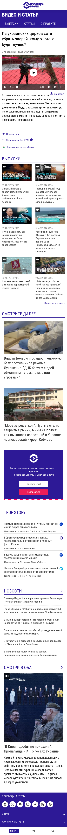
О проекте (48, 24)
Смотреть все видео (54, 303)
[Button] (10, 135)
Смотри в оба (18, 667)
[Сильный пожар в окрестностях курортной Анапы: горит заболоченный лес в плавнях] (17, 172)
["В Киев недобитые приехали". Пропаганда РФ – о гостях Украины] (33, 707)
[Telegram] (34, 831)
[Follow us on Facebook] (5, 804)
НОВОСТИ (13, 591)
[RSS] (43, 804)
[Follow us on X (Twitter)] (12, 804)
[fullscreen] (62, 87)
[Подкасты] (50, 804)
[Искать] (53, 831)
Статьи (29, 24)
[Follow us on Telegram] (35, 804)
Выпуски (11, 24)
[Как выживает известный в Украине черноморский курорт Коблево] (17, 265)
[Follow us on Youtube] (20, 804)
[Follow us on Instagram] (28, 804)
